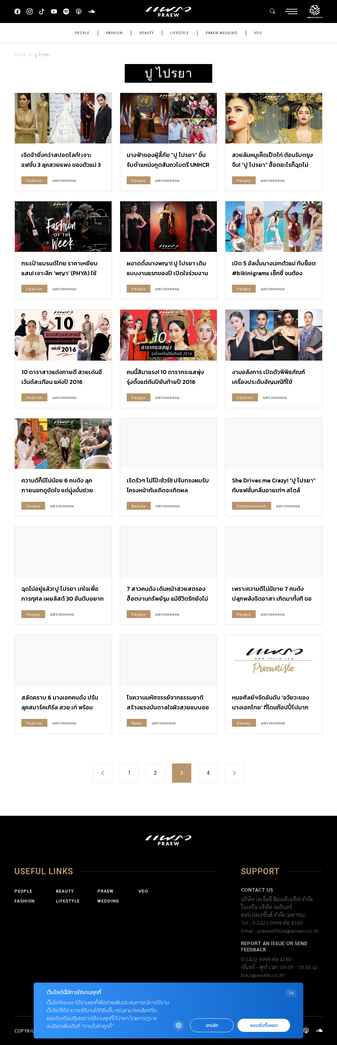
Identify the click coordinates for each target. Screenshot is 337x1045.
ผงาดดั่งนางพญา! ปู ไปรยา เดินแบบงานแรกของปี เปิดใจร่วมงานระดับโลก (167, 273)
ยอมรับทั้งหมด (264, 1025)
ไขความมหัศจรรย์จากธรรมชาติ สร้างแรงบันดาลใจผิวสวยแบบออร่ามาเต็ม (168, 707)
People (82, 33)
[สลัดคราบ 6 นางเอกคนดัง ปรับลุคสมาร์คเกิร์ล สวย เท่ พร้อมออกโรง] (63, 660)
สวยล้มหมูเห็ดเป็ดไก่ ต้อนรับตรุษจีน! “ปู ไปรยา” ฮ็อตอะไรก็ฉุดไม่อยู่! (272, 164)
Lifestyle (179, 33)
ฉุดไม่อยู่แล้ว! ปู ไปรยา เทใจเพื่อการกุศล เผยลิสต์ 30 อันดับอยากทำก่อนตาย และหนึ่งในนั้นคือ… (62, 598)
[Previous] (103, 773)
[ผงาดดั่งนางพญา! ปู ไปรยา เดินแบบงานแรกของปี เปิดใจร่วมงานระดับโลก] (168, 226)
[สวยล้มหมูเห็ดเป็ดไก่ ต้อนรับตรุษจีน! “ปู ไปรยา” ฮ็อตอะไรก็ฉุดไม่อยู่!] (273, 118)
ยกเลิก (212, 1025)
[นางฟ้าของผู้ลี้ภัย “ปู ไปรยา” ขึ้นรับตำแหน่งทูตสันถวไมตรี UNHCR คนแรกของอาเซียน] (168, 118)
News (137, 722)
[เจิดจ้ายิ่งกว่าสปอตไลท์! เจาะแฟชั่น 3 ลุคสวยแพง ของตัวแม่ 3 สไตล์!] (63, 118)
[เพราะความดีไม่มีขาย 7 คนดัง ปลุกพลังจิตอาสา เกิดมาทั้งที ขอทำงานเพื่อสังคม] (273, 552)
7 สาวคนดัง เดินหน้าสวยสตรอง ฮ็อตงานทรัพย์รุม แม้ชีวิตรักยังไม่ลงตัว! (167, 598)
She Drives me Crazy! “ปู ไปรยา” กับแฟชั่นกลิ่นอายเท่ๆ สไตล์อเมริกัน (274, 490)
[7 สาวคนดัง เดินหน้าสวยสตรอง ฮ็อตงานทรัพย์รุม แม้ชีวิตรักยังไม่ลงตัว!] (168, 552)
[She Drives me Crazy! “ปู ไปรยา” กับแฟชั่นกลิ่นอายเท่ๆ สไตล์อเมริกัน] (273, 443)
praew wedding (222, 33)
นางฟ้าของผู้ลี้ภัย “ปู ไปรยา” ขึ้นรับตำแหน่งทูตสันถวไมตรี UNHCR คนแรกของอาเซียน (168, 164)
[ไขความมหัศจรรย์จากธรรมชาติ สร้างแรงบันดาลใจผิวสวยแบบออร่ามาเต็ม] (168, 660)
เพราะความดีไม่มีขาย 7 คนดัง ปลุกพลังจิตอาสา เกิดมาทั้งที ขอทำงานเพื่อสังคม (272, 598)
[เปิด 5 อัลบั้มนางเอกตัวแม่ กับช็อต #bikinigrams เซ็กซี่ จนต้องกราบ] (273, 226)
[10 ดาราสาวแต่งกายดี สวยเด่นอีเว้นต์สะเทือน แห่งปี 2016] (63, 335)
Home (20, 54)
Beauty (147, 33)
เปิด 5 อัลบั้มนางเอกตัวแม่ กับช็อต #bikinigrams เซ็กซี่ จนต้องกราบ (274, 273)
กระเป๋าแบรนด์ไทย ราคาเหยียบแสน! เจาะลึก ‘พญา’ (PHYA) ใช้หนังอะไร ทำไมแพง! (59, 273)
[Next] (234, 773)
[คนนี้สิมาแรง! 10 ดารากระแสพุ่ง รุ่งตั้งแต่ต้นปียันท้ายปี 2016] (168, 335)
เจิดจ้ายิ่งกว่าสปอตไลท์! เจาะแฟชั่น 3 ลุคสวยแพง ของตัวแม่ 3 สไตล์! (61, 164)
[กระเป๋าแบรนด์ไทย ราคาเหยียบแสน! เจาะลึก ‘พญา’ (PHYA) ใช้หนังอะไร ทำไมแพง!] (63, 226)
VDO (258, 33)
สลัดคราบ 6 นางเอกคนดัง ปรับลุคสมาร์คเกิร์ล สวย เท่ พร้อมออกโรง (59, 707)
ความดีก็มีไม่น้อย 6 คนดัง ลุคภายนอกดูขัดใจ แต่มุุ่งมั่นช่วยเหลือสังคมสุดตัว (57, 490)
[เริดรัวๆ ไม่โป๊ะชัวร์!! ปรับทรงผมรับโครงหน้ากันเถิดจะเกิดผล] (168, 443)
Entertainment (251, 505)
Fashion (114, 33)
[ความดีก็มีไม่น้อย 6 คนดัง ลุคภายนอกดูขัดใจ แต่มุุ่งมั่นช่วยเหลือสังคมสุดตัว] (63, 443)
